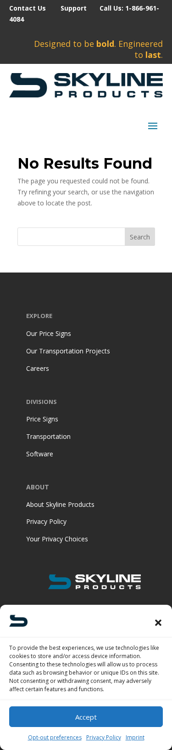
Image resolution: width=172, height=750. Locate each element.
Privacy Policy (103, 737)
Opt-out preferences (55, 737)
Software (39, 453)
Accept (86, 717)
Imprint (135, 737)
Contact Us (27, 8)
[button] (158, 622)
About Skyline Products (60, 504)
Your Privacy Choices (57, 538)
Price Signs (42, 419)
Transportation (48, 436)
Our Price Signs (48, 333)
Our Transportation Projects (68, 351)
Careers (37, 368)
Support (74, 8)
